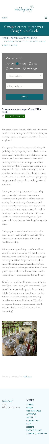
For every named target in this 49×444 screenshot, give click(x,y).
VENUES (30, 404)
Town (34, 63)
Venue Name (14, 68)
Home (5, 38)
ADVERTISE (31, 414)
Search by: (10, 63)
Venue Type (31, 68)
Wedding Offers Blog (24, 38)
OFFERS (29, 408)
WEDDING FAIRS (33, 411)
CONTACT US (32, 420)
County (22, 63)
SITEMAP (30, 427)
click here (27, 376)
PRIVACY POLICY (34, 430)
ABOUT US (31, 417)
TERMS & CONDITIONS (36, 433)
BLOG (29, 424)
